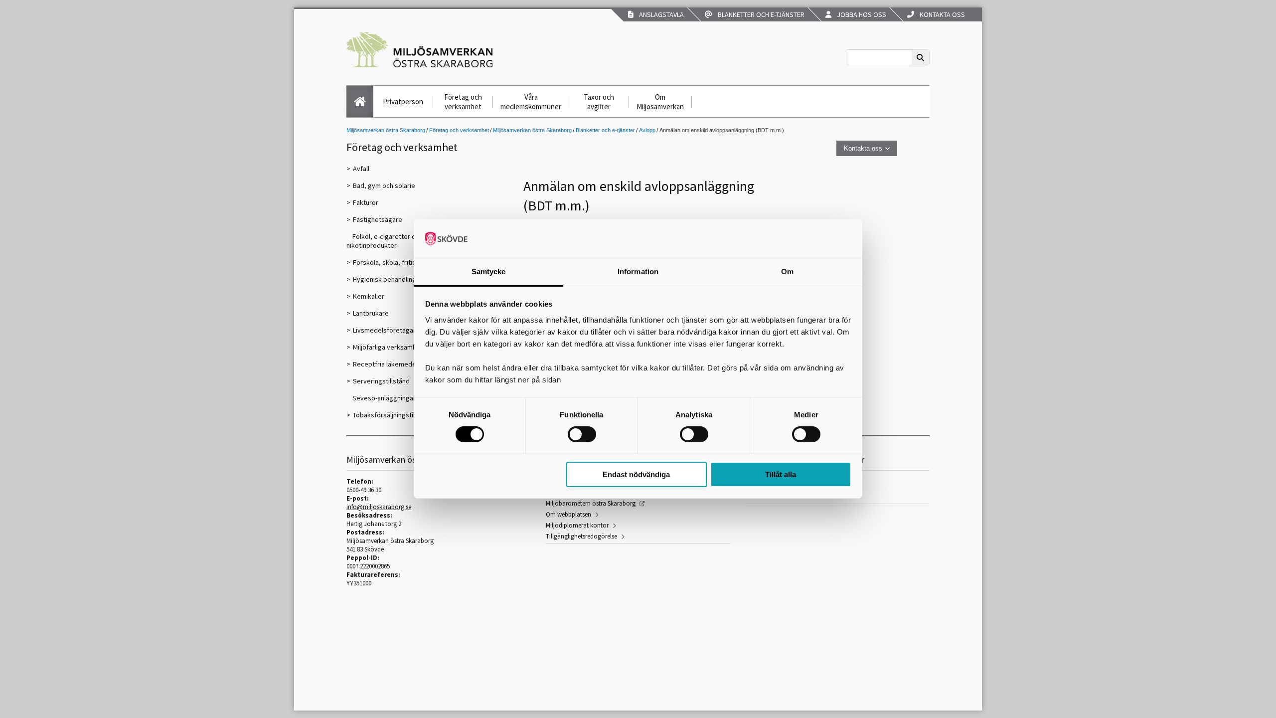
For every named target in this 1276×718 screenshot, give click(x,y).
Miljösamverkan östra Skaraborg (385, 130)
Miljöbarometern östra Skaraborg (591, 503)
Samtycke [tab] (489, 271)
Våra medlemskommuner (530, 101)
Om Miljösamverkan (660, 101)
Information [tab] (638, 271)
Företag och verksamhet (463, 101)
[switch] (582, 434)
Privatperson (403, 101)
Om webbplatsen (568, 514)
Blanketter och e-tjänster (759, 14)
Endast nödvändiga (636, 474)
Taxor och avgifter (599, 101)
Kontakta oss (941, 14)
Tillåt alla (780, 474)
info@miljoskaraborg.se (378, 507)
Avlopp (647, 130)
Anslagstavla (660, 14)
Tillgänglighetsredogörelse (581, 536)
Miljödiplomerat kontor (577, 525)
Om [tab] (787, 271)
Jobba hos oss (860, 14)
